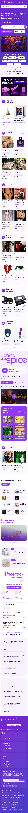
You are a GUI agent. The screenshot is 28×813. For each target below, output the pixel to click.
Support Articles (7, 748)
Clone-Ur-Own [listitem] (12, 57)
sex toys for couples (15, 804)
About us (5, 756)
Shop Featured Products (20, 382)
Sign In (4, 735)
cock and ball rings (6, 802)
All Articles (6, 761)
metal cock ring (5, 795)
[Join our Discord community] (4, 786)
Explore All (5, 484)
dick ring (18, 797)
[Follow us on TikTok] (15, 786)
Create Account (7, 738)
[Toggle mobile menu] (1, 2)
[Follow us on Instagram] (7, 786)
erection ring (21, 795)
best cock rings (16, 802)
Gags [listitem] (5, 57)
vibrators (13, 807)
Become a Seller (7, 750)
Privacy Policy (7, 763)
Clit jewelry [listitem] (22, 60)
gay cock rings (14, 800)
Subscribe (21, 780)
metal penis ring (16, 792)
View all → (21, 809)
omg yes (15, 809)
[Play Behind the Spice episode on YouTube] (14, 396)
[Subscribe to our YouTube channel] (12, 786)
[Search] (25, 6)
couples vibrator (5, 804)
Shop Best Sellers (7, 31)
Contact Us (6, 783)
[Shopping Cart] (22, 3)
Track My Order (7, 745)
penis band (13, 795)
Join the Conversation (13, 587)
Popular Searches (6, 790)
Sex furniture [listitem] (21, 57)
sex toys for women (6, 792)
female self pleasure (6, 809)
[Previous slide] (4, 116)
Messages (5, 737)
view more (23, 133)
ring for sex (4, 797)
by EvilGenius (5, 605)
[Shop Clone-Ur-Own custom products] (14, 86)
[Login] (20, 3)
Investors (5, 758)
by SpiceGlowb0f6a (7, 625)
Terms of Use (6, 764)
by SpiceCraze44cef (7, 615)
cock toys (12, 797)
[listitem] (7, 491)
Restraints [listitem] (15, 60)
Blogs (4, 760)
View (24, 608)
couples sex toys (5, 807)
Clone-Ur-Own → (19, 31)
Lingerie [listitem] (10, 64)
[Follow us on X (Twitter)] (10, 786)
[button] (14, 44)
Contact (5, 747)
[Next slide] (23, 116)
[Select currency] (26, 3)
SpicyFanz (5, 766)
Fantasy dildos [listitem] (6, 60)
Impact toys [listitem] (17, 64)
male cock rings (5, 800)
